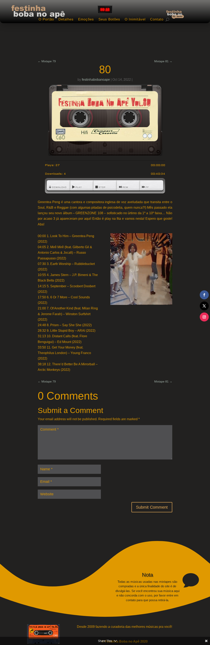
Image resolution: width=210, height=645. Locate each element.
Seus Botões (109, 19)
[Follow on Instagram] (204, 316)
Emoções (86, 19)
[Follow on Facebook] (204, 294)
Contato (156, 19)
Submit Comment (152, 507)
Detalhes (66, 19)
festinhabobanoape (96, 79)
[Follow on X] (204, 305)
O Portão (46, 19)
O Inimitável (135, 19)
